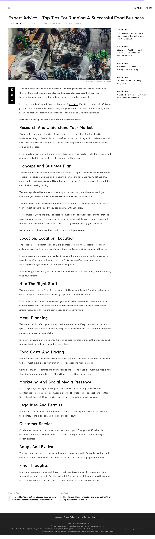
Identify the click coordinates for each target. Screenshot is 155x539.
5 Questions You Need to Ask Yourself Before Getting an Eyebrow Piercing (130, 53)
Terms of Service (83, 517)
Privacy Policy (69, 517)
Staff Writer (16, 23)
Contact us (95, 517)
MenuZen (73, 104)
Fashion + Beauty (124, 30)
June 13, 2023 (32, 23)
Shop (149, 8)
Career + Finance (49, 23)
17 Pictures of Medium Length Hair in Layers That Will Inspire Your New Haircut (130, 36)
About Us (58, 517)
